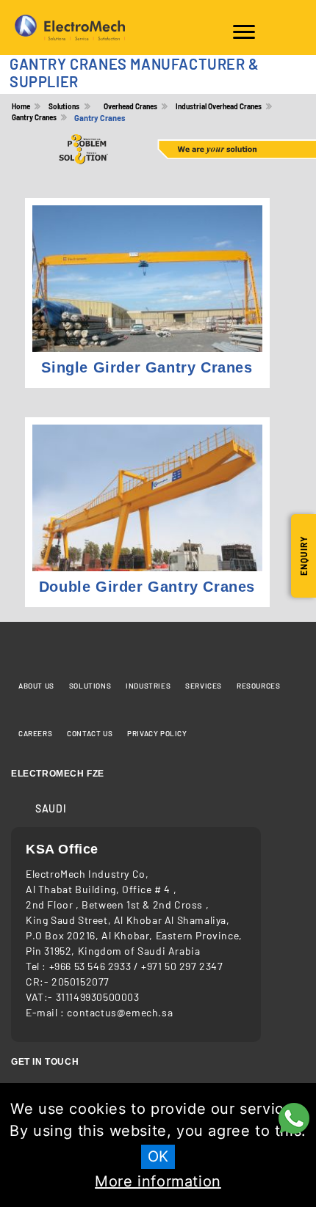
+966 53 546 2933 (91, 966)
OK (158, 1156)
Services (203, 685)
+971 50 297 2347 (182, 966)
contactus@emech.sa (120, 1012)
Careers (35, 733)
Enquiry (303, 556)
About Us (36, 685)
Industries (148, 685)
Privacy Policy (157, 733)
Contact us (89, 733)
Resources (258, 685)
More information (158, 1181)
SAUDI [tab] (50, 808)
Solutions (90, 685)
